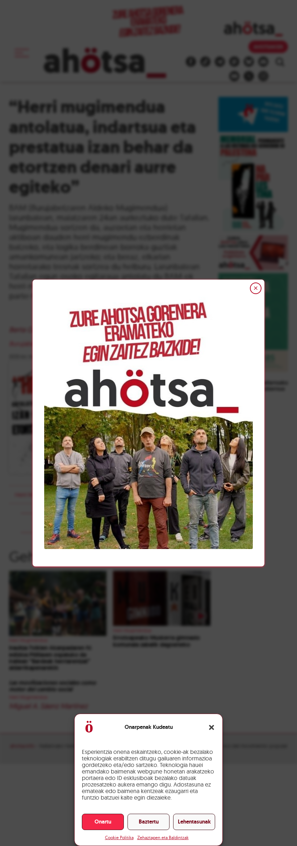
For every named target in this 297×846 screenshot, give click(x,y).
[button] (211, 727)
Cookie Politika (119, 837)
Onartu (103, 821)
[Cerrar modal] (256, 288)
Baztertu (149, 821)
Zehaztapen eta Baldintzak (163, 837)
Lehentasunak (194, 821)
